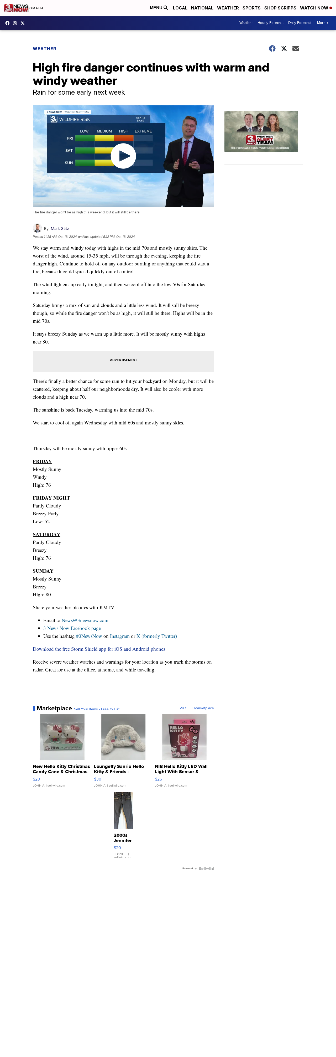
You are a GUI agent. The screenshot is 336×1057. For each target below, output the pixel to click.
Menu (157, 8)
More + (322, 22)
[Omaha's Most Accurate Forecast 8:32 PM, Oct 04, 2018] (263, 138)
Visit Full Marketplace (197, 708)
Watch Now (314, 8)
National (202, 8)
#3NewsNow (89, 636)
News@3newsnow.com (85, 620)
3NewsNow (8, 23)
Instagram (120, 636)
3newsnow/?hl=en (16, 23)
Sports (252, 8)
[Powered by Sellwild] (206, 868)
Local (180, 8)
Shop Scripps (280, 8)
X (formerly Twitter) (156, 636)
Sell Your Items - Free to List (96, 709)
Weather (228, 8)
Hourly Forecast (271, 22)
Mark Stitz (60, 228)
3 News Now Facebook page (72, 628)
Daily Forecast (299, 22)
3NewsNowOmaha (23, 23)
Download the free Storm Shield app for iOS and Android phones (99, 648)
